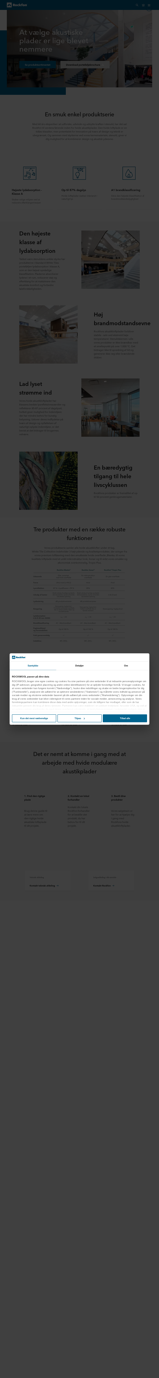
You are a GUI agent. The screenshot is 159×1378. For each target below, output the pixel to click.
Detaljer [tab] (79, 665)
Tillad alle (125, 718)
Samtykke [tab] (33, 665)
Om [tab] (126, 665)
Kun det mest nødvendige (34, 718)
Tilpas (78, 718)
